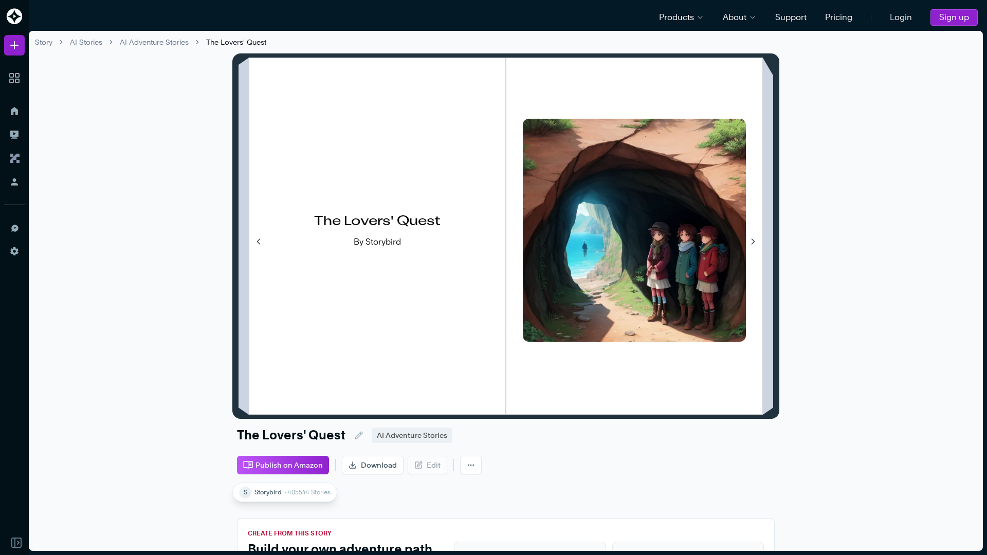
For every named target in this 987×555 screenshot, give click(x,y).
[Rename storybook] (359, 435)
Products (676, 17)
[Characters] (14, 158)
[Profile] (14, 182)
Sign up (954, 17)
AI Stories (86, 42)
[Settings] (14, 251)
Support (791, 17)
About (734, 17)
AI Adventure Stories (154, 42)
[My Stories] (14, 134)
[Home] (14, 111)
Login (901, 17)
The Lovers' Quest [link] (236, 42)
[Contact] (14, 227)
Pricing (838, 17)
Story (43, 42)
